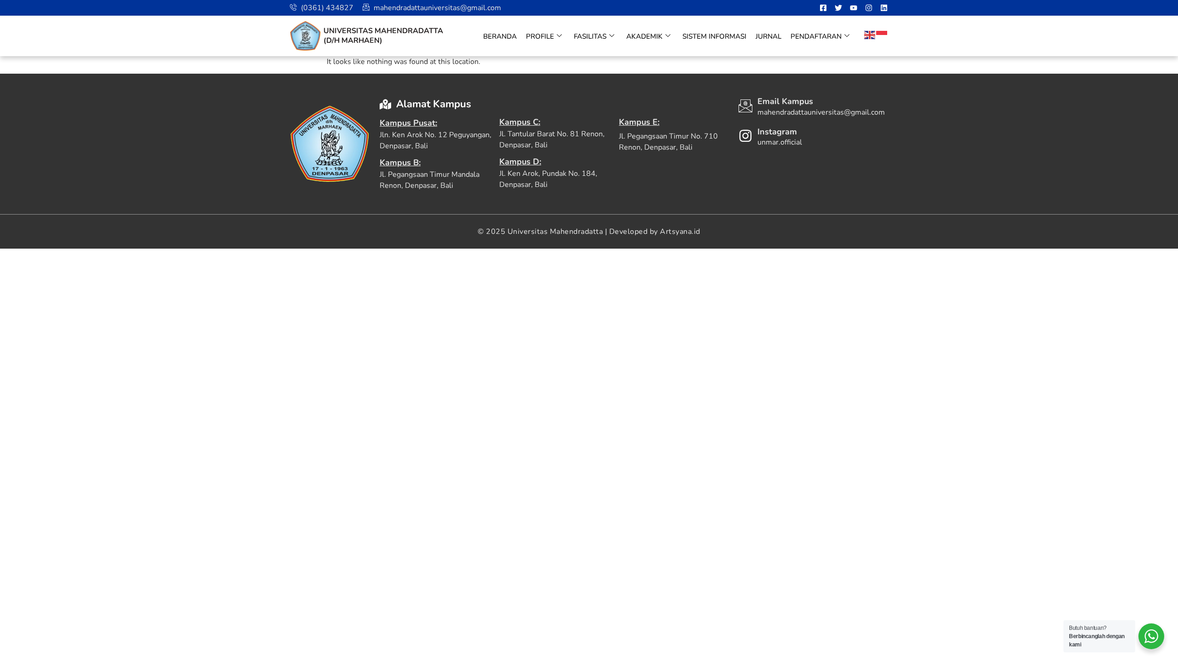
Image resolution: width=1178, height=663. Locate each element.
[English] (870, 34)
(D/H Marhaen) (352, 40)
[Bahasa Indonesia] (882, 34)
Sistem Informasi (714, 36)
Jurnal (768, 36)
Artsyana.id (680, 232)
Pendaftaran (816, 36)
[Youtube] (853, 8)
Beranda (500, 36)
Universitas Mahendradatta (383, 31)
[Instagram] (869, 8)
